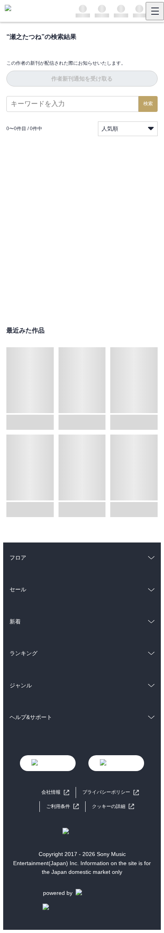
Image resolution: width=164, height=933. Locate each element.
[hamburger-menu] (155, 11)
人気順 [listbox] (110, 128)
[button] (113, 806)
